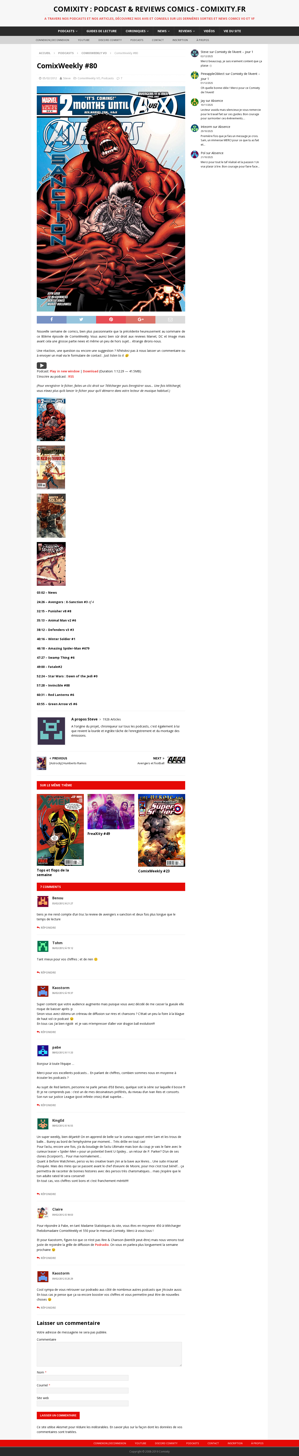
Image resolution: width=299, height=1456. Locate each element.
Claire (57, 1209)
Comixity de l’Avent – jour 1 (234, 52)
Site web (43, 1398)
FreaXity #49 (99, 833)
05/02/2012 (49, 78)
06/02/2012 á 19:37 (62, 993)
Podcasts (66, 31)
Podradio (102, 1245)
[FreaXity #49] (111, 826)
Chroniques (136, 31)
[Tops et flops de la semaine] (60, 863)
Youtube (84, 40)
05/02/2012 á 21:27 (62, 903)
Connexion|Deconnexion (52, 40)
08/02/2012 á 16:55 (62, 1125)
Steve (67, 78)
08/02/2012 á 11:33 (62, 1052)
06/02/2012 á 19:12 (62, 948)
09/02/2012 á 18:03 (62, 1214)
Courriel (43, 1385)
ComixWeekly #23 (154, 871)
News (162, 31)
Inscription (180, 40)
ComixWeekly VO (89, 78)
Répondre (48, 928)
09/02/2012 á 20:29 (62, 1278)
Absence (217, 101)
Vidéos (209, 31)
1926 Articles (112, 719)
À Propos (203, 40)
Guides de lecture (101, 31)
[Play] (42, 366)
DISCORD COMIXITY (110, 40)
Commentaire (46, 1339)
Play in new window (64, 371)
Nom (41, 1372)
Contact (158, 40)
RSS (71, 376)
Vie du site (232, 31)
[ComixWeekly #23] (161, 864)
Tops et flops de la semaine (53, 872)
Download (90, 371)
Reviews (185, 31)
